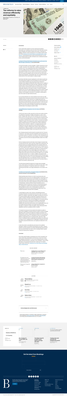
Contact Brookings (48, 385)
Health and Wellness (42, 4)
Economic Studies (56, 66)
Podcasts (56, 385)
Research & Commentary (43, 0)
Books (56, 384)
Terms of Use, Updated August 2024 (19, 394)
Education (32, 4)
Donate (15, 383)
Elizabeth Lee (11, 17)
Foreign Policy (36, 385)
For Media (53, 0)
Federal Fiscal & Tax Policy (58, 63)
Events (29, 0)
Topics (48, 4)
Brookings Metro (37, 389)
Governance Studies (37, 382)
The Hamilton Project (57, 68)
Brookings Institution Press (49, 384)
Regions (51, 4)
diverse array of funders (31, 315)
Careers (46, 382)
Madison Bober (5, 18)
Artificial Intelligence (26, 4)
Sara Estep (16, 17)
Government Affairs (58, 388)
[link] (11, 332)
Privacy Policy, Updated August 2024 (8, 394)
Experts (26, 0)
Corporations (56, 60)
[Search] (63, 4)
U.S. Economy (56, 61)
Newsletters (49, 0)
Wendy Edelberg (6, 17)
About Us (57, 0)
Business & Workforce (57, 58)
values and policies (42, 315)
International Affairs (18, 4)
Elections (36, 4)
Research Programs (34, 0)
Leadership (46, 381)
